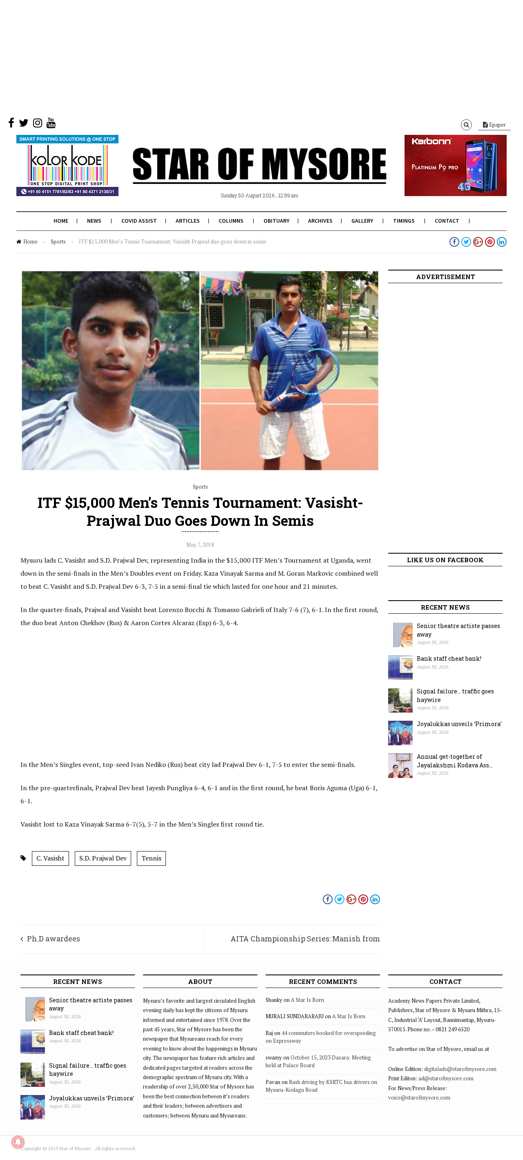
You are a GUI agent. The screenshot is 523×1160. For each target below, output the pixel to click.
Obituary (276, 220)
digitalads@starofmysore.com (460, 1069)
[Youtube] (51, 124)
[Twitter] (24, 124)
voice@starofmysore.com (419, 1097)
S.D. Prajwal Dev (103, 858)
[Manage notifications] (18, 1142)
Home (61, 220)
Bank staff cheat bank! (449, 658)
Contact (447, 220)
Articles (188, 220)
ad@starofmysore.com (446, 1078)
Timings (404, 220)
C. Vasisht (50, 858)
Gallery (362, 220)
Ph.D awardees (53, 938)
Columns (231, 220)
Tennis (151, 858)
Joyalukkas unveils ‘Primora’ (459, 724)
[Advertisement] (245, 57)
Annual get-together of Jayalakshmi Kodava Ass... (455, 761)
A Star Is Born (307, 1000)
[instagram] (37, 124)
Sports (58, 241)
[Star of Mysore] (241, 175)
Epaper (497, 124)
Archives (320, 220)
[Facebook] (11, 124)
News (94, 220)
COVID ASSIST (139, 220)
